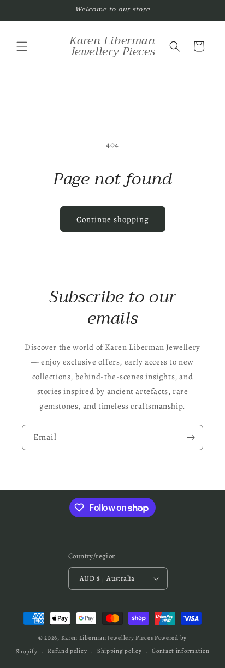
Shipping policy (119, 651)
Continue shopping (112, 219)
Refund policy (67, 651)
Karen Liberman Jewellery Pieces (107, 638)
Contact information (180, 651)
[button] (22, 46)
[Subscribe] (191, 437)
